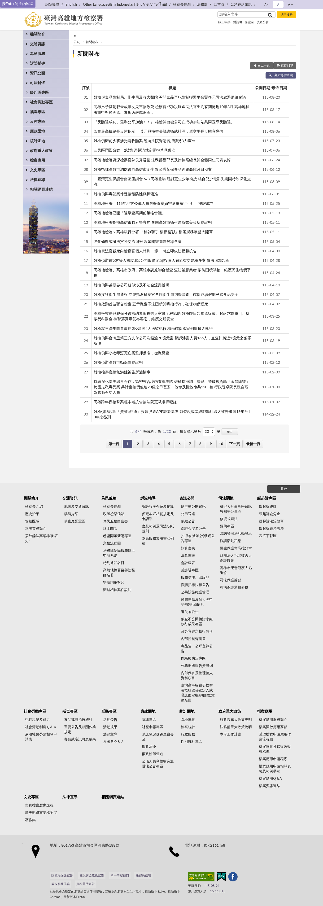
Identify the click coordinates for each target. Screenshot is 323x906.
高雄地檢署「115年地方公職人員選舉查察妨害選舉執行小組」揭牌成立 (154, 204)
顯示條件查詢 (284, 75)
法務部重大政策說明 (236, 727)
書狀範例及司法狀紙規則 (158, 529)
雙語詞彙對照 (113, 582)
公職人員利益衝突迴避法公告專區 (158, 764)
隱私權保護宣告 (62, 875)
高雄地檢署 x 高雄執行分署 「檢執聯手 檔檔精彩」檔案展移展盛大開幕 (153, 232)
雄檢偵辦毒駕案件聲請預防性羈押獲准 (126, 194)
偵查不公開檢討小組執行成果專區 (197, 621)
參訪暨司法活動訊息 (236, 533)
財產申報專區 (152, 727)
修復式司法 (229, 519)
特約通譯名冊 (113, 563)
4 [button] (159, 444)
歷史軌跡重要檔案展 (41, 812)
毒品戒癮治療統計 (78, 720)
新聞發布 (92, 42)
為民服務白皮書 (115, 521)
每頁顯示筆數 (190, 431)
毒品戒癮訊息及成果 (80, 739)
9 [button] (211, 444)
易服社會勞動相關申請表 (41, 737)
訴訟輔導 (37, 63)
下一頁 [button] (234, 444)
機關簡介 (37, 34)
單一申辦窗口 (120, 875)
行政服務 (188, 734)
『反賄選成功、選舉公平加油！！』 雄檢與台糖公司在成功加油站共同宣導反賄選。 (164, 122)
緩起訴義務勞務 (271, 528)
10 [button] (221, 444)
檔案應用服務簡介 (273, 720)
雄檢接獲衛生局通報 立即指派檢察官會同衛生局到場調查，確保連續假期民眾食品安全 (166, 295)
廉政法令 (149, 746)
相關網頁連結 (41, 189)
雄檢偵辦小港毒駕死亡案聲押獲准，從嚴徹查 (131, 353)
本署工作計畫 (230, 734)
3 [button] (148, 444)
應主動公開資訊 (193, 506)
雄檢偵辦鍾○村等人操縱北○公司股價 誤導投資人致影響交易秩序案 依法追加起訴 (161, 261)
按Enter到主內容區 (18, 4)
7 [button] (190, 444)
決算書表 (188, 555)
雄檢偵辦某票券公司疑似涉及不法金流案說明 (131, 285)
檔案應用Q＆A (270, 778)
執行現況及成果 (37, 720)
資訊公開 (37, 73)
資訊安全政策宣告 (91, 875)
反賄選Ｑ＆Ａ (113, 742)
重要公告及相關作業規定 (80, 729)
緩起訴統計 (268, 506)
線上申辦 (224, 22)
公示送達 (188, 514)
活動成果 (110, 727)
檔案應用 (37, 160)
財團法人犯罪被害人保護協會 (236, 558)
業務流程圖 (112, 543)
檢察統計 (188, 727)
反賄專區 (37, 121)
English (71, 4)
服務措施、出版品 (195, 577)
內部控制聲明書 (193, 639)
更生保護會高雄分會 (236, 548)
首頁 (77, 42)
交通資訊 (37, 44)
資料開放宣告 (85, 884)
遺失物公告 (190, 612)
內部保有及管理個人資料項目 (197, 675)
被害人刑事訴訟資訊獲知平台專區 (236, 509)
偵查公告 (263, 22)
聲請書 (237, 22)
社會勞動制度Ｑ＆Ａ (41, 727)
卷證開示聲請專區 (117, 536)
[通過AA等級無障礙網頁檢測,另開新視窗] (201, 877)
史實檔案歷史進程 (39, 805)
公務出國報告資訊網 (197, 666)
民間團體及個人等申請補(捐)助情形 (197, 602)
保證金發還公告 (193, 528)
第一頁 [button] (114, 444)
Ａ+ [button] (290, 4)
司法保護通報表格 (234, 587)
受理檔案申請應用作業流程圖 (275, 737)
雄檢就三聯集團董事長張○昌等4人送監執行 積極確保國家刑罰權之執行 (153, 329)
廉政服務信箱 (60, 884)
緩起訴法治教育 (271, 521)
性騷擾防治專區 (193, 658)
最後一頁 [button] (253, 444)
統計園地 (37, 141)
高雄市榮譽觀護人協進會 (236, 570)
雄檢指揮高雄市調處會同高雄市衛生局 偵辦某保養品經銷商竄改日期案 (153, 169)
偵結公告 (188, 521)
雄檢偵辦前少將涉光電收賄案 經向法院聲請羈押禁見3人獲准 (144, 141)
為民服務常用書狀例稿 (158, 541)
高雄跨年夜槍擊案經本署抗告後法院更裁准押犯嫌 (135, 402)
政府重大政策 (41, 151)
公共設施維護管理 (195, 592)
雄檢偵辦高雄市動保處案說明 (118, 362)
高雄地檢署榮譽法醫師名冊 (119, 573)
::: (75, 36)
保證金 (249, 22)
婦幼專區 (227, 526)
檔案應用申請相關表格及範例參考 (275, 769)
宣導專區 (149, 720)
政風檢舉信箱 (113, 514)
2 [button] (138, 444)
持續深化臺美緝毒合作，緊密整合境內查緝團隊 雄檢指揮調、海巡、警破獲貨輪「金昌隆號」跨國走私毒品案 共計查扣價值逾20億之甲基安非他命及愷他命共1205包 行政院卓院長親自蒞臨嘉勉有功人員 (172, 387)
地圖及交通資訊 (76, 506)
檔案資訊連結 (269, 786)
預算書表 (188, 548)
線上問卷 (110, 528)
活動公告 (110, 720)
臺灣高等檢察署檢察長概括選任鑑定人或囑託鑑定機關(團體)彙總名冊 (198, 693)
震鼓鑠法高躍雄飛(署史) (41, 538)
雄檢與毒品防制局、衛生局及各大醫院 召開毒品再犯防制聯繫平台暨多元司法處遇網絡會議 (170, 97)
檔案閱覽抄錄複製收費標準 (275, 749)
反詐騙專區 (190, 570)
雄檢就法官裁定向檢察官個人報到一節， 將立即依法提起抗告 (145, 251)
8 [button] (200, 444)
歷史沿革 (32, 514)
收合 (284, 488)
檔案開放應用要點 (273, 727)
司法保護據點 (230, 580)
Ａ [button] (278, 4)
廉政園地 (37, 131)
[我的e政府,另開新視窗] (221, 877)
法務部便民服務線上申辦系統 (119, 553)
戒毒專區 (37, 112)
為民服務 (37, 54)
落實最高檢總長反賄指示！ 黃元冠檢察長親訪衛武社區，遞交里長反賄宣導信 (158, 131)
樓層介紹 (71, 514)
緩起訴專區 (39, 92)
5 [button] (169, 444)
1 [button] (128, 444)
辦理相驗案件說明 (117, 590)
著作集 (30, 820)
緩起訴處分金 (269, 514)
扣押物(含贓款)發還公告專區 (198, 538)
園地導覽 (188, 720)
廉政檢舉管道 (152, 754)
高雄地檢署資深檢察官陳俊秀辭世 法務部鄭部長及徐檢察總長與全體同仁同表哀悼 (162, 160)
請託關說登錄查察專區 (158, 737)
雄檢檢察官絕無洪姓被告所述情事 (122, 372)
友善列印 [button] (287, 65)
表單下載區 (268, 536)
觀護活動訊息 (230, 541)
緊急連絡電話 (241, 4)
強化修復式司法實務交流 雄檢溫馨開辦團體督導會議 (138, 242)
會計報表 (188, 563)
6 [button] (180, 444)
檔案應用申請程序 (273, 759)
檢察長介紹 (34, 506)
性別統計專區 (191, 742)
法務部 (202, 4)
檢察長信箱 (182, 4)
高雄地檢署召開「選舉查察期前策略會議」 (130, 213)
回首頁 (219, 4)
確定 (229, 431)
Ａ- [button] (266, 4)
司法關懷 (37, 83)
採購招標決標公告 (195, 585)
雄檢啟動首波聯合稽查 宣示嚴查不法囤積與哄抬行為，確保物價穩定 (151, 304)
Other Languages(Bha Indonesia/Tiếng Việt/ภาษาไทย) (125, 4)
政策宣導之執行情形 (197, 631)
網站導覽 (52, 4)
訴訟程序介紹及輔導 (158, 506)
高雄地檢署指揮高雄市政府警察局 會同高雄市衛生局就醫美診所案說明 (153, 222)
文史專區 (37, 170)
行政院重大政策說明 (236, 720)
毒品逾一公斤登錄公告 (197, 648)
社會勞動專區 (41, 102)
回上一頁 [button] (264, 65)
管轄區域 (32, 521)
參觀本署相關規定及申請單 (158, 516)
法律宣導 (37, 180)
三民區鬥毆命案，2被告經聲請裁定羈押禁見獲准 (134, 150)
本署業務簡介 (35, 528)
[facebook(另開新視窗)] (233, 877)
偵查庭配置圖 (74, 521)
